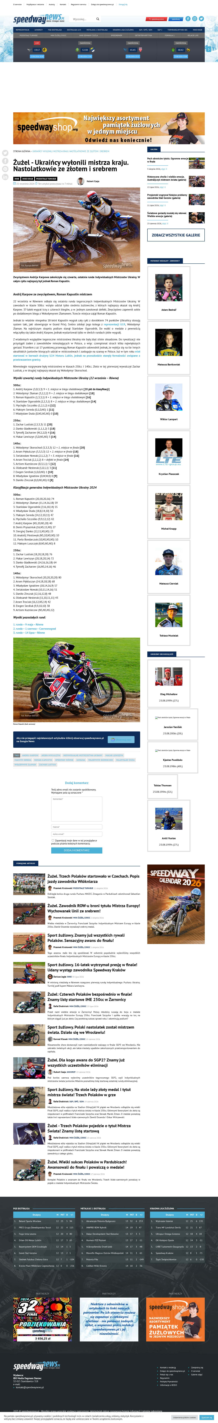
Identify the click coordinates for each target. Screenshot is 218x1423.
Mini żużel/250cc (58, 35)
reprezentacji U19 (114, 324)
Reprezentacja (22, 30)
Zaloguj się (123, 4)
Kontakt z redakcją (168, 1367)
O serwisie (17, 4)
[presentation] (9, 49)
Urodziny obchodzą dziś (161, 654)
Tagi (17, 755)
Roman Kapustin (43, 760)
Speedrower (116, 35)
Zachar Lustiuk (47, 764)
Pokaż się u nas (166, 1374)
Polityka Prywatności (169, 1381)
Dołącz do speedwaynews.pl (102, 4)
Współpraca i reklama (35, 4)
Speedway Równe (64, 760)
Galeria (153, 149)
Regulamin (164, 1378)
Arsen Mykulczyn (50, 755)
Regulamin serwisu (78, 4)
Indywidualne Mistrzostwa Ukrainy (82, 755)
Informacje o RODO (168, 1385)
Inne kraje (197, 30)
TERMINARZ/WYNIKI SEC (178, 30)
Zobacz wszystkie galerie (176, 235)
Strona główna (21, 151)
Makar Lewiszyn (114, 755)
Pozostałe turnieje (29, 35)
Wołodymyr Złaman (25, 764)
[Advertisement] (109, 88)
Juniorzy (39, 30)
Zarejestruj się (197, 1367)
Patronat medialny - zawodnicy (165, 261)
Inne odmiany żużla (88, 35)
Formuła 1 (170, 35)
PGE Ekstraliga (55, 30)
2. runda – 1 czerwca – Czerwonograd (34, 628)
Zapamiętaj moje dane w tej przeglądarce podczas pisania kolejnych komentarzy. (74, 842)
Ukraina (80, 760)
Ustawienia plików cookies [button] (184, 1417)
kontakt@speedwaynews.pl (30, 1387)
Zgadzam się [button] (206, 1417)
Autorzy (52, 4)
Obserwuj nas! (123, 739)
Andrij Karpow (30, 755)
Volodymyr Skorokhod (100, 760)
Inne (17, 178)
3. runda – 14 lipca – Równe (29, 632)
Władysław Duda (125, 760)
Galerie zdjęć (197, 1374)
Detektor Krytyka (143, 35)
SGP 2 (160, 30)
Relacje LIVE (193, 35)
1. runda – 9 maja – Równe (28, 624)
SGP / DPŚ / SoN (76, 1101)
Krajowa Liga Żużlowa (123, 30)
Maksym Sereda (23, 760)
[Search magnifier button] (98, 19)
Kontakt (63, 4)
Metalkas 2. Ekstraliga (97, 30)
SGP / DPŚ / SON (145, 30)
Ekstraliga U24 (74, 30)
